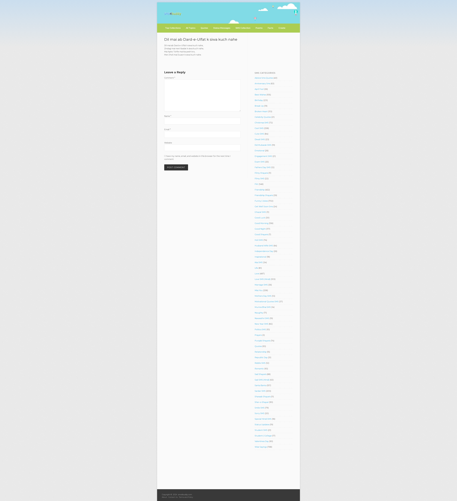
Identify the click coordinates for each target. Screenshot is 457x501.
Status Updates (262, 424)
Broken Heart (261, 111)
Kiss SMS (259, 262)
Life (256, 268)
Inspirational (260, 257)
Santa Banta (260, 385)
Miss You (259, 290)
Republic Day (261, 357)
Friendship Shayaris (264, 195)
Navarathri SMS (262, 318)
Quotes (258, 346)
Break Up (259, 106)
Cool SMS (259, 128)
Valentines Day (262, 441)
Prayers (258, 335)
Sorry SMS (259, 413)
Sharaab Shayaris (263, 396)
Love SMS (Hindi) (263, 279)
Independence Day (264, 251)
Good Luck (260, 218)
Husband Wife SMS (264, 246)
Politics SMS (260, 329)
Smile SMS (260, 408)
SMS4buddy (172, 14)
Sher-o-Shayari (262, 402)
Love (257, 274)
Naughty (259, 313)
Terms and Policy (186, 497)
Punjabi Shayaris (262, 341)
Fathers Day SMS (263, 167)
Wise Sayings (261, 447)
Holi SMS (259, 240)
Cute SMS (259, 134)
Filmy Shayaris (261, 173)
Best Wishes (260, 95)
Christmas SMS (262, 123)
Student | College (263, 436)
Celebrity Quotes (263, 117)
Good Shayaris (261, 234)
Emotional (259, 151)
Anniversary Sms (262, 83)
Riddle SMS (260, 363)
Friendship (260, 190)
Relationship (260, 352)
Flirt (256, 184)
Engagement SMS (263, 156)
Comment (169, 78)
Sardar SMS (260, 391)
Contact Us (173, 497)
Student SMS (261, 430)
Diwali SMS (260, 139)
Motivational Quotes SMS (267, 301)
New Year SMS (261, 324)
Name (167, 116)
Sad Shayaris (260, 374)
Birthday (259, 100)
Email (167, 129)
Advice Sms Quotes (264, 78)
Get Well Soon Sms (264, 206)
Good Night (260, 229)
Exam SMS (260, 162)
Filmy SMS (259, 178)
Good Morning (261, 223)
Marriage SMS (261, 285)
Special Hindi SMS (263, 419)
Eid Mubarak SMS (263, 145)
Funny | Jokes (261, 201)
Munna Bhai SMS (263, 307)
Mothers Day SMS (263, 296)
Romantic (259, 369)
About (164, 497)
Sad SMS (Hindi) (262, 380)
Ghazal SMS (260, 212)
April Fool (259, 89)
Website (168, 143)
